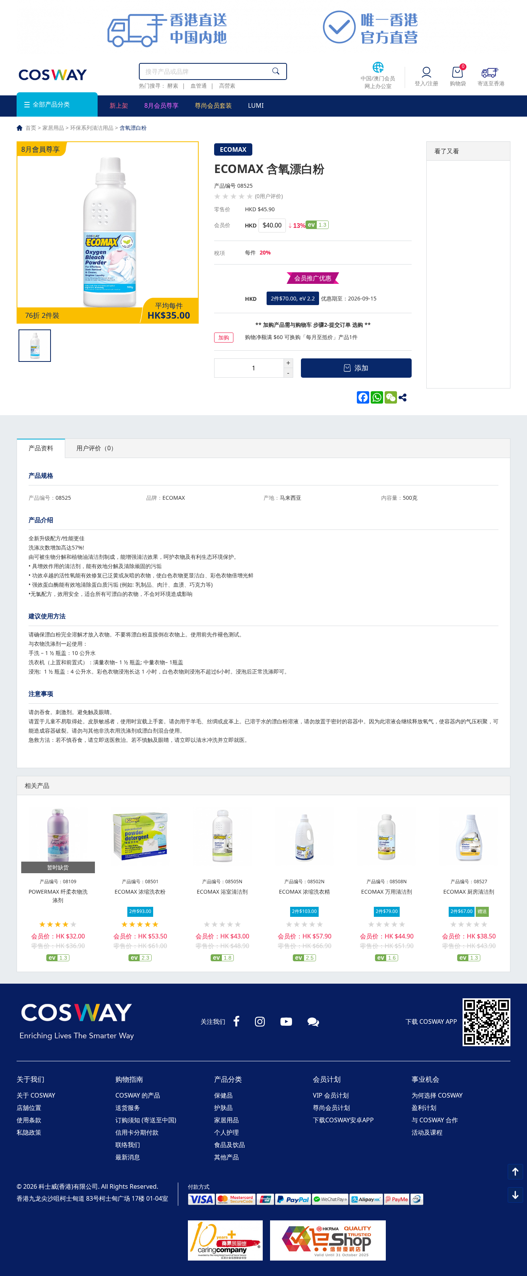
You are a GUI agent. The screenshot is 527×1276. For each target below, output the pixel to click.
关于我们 (30, 1079)
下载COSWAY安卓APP (343, 1120)
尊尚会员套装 (213, 105)
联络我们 (127, 1144)
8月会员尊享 (161, 105)
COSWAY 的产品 (137, 1095)
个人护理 (226, 1132)
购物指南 (129, 1079)
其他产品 (226, 1157)
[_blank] (405, 397)
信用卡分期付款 (137, 1132)
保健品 (223, 1095)
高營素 (227, 85)
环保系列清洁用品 (91, 127)
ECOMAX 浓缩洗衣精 (304, 891)
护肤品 (223, 1107)
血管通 (199, 85)
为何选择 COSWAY (437, 1095)
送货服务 (127, 1107)
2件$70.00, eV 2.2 (293, 298)
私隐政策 (29, 1132)
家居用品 (53, 127)
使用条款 (29, 1120)
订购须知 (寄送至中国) (145, 1120)
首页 (30, 127)
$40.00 (272, 225)
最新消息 (127, 1157)
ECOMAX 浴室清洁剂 (222, 891)
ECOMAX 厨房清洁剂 (468, 891)
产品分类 (228, 1079)
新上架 (119, 105)
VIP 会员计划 (331, 1095)
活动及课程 (427, 1132)
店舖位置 (29, 1107)
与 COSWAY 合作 (435, 1120)
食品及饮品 (229, 1144)
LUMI (256, 105)
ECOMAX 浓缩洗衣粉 (140, 891)
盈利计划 (424, 1107)
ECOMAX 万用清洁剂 (386, 891)
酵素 (172, 85)
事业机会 (425, 1079)
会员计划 (327, 1079)
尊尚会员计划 (331, 1107)
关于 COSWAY (36, 1095)
